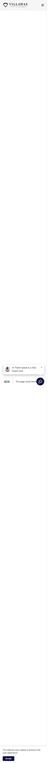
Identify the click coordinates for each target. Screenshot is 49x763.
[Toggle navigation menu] (42, 5)
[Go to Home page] (16, 5)
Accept (8, 758)
